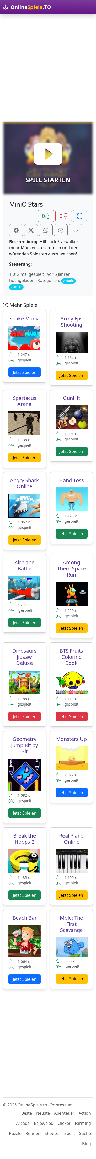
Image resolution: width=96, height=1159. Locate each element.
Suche (85, 1133)
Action (85, 1113)
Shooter (52, 1133)
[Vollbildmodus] (80, 216)
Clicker (64, 1123)
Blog (86, 1143)
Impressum (61, 1105)
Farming (83, 1123)
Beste (26, 1113)
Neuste (43, 1113)
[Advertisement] (48, 68)
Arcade (23, 1123)
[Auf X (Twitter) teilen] (31, 230)
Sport (69, 1133)
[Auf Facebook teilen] (16, 230)
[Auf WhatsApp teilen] (46, 230)
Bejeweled (44, 1123)
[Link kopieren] (75, 230)
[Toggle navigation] (86, 7)
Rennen (33, 1133)
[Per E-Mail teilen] (61, 230)
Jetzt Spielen (24, 372)
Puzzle (15, 1133)
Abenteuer (64, 1113)
